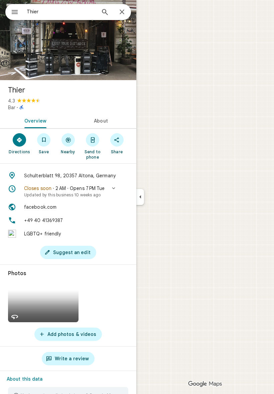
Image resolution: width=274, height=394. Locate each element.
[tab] (34, 120)
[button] (68, 191)
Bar (11, 108)
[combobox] (61, 12)
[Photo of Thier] (68, 40)
